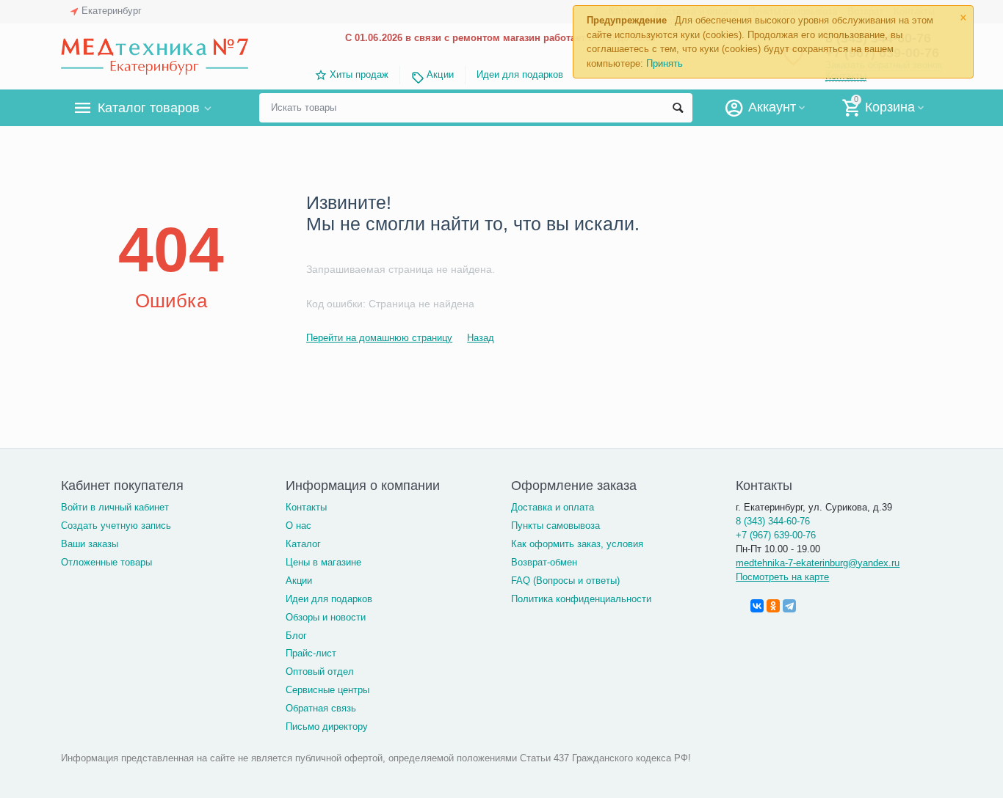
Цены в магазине (323, 562)
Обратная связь (321, 708)
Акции (440, 74)
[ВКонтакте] (757, 605)
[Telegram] (789, 605)
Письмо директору (327, 726)
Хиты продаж (359, 74)
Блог (296, 635)
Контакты (306, 507)
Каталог (303, 543)
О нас (298, 525)
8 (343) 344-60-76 (773, 521)
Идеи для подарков (520, 74)
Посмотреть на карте (782, 576)
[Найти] (677, 107)
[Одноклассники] (773, 605)
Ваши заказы (89, 543)
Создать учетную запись (116, 525)
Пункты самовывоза (555, 525)
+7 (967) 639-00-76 (776, 535)
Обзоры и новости (326, 617)
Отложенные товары (106, 562)
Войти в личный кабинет (115, 507)
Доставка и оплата (552, 507)
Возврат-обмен (544, 562)
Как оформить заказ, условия (577, 543)
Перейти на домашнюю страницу (379, 337)
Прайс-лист (311, 653)
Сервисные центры (327, 689)
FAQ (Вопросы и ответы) (565, 580)
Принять (664, 63)
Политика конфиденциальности (581, 598)
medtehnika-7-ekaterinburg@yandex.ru (817, 562)
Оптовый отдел (320, 671)
